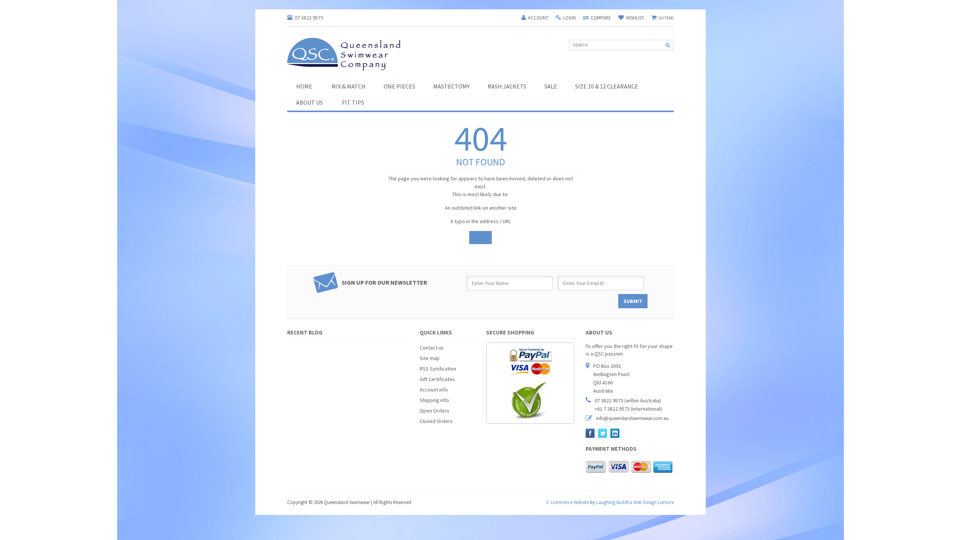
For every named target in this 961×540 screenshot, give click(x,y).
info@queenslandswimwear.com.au (632, 418)
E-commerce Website (568, 502)
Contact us (432, 347)
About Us (309, 102)
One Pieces (399, 86)
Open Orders (434, 410)
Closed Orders (436, 421)
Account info (434, 389)
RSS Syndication (438, 368)
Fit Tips (353, 102)
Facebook (590, 433)
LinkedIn (615, 433)
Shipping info (434, 400)
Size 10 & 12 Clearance (606, 86)
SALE (550, 86)
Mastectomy (451, 86)
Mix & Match (348, 86)
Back (480, 237)
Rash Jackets (507, 86)
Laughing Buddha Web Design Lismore (635, 502)
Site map (430, 358)
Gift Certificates (437, 379)
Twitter (602, 433)
